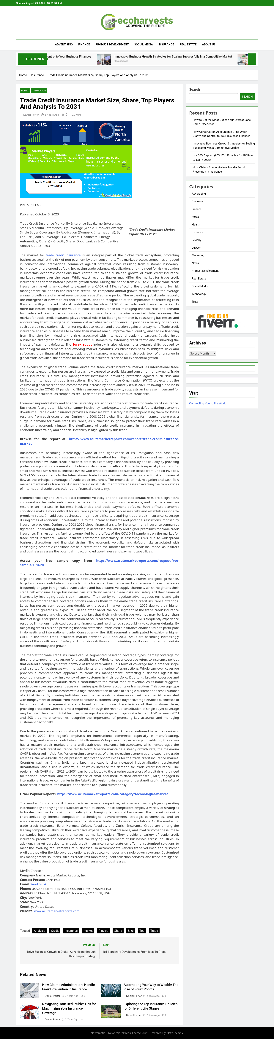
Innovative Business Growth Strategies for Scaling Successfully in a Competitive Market (142, 56)
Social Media (143, 44)
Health (196, 224)
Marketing (198, 255)
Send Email (38, 884)
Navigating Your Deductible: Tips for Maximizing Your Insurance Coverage (69, 1008)
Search (194, 89)
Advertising (64, 44)
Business (197, 201)
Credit (55, 930)
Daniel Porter (31, 114)
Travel (195, 301)
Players (103, 930)
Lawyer (196, 247)
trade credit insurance (63, 255)
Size (130, 930)
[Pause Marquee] (252, 59)
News (195, 263)
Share (118, 930)
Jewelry (196, 240)
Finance (84, 44)
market (88, 930)
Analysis (39, 930)
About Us (208, 44)
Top (141, 930)
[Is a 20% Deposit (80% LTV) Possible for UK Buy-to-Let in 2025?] (213, 61)
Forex (25, 90)
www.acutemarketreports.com (56, 911)
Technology (199, 294)
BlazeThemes (174, 1033)
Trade (154, 930)
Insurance (166, 44)
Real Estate (187, 44)
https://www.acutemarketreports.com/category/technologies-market (112, 794)
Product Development (112, 44)
